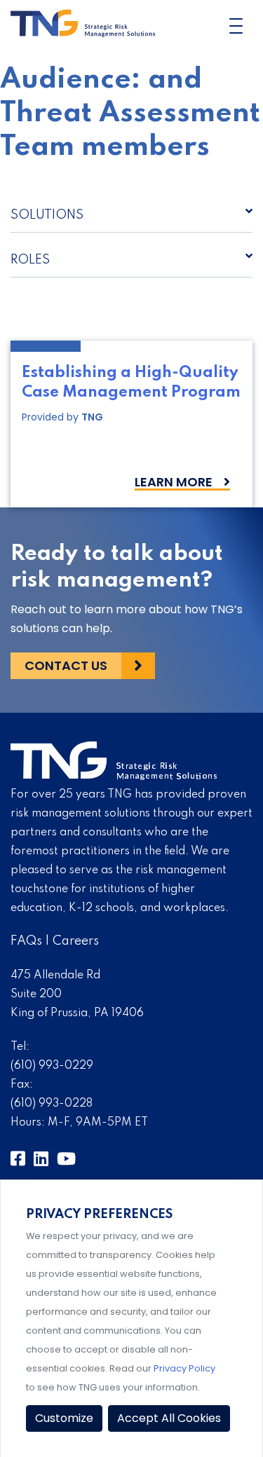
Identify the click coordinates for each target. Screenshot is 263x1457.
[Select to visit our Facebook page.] (18, 1159)
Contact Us (66, 665)
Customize (64, 1418)
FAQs (26, 941)
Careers (76, 941)
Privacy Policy (184, 1368)
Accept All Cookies (169, 1418)
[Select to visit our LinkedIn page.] (41, 1159)
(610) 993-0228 (52, 1103)
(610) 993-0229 (52, 1066)
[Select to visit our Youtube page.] (66, 1159)
